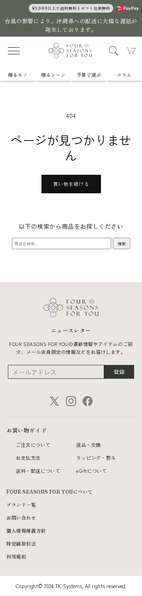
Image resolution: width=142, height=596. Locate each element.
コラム (124, 74)
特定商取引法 (21, 543)
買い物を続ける (71, 183)
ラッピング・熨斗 (96, 457)
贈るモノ (18, 74)
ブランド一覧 (21, 504)
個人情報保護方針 (26, 530)
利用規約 (16, 556)
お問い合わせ (21, 517)
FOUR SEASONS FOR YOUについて (49, 491)
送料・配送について (38, 470)
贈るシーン (53, 74)
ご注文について (33, 444)
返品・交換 (88, 444)
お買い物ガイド (26, 430)
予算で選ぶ (89, 74)
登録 (119, 372)
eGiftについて (91, 470)
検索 (121, 243)
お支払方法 (28, 457)
